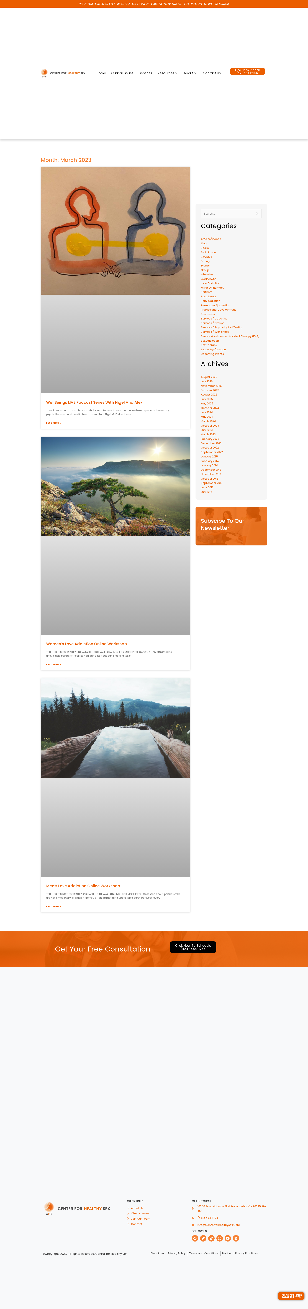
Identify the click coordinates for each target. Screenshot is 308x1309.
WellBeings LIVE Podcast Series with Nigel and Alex (94, 402)
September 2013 (211, 483)
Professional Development (218, 309)
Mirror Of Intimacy (212, 288)
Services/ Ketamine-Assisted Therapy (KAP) (230, 336)
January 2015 (209, 456)
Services (145, 73)
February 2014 (210, 461)
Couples (206, 256)
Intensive (207, 274)
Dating (205, 261)
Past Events (208, 296)
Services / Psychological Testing (222, 327)
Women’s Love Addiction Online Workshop (86, 643)
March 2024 (208, 421)
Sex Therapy (209, 345)
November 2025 (211, 386)
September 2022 (212, 452)
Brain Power (208, 252)
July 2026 (207, 381)
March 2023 (208, 434)
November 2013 (211, 474)
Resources (166, 73)
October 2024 (210, 408)
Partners (206, 292)
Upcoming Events (212, 354)
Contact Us (212, 73)
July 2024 (207, 412)
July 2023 (207, 430)
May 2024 (207, 417)
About (188, 73)
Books (205, 248)
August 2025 (209, 394)
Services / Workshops (215, 332)
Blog (204, 243)
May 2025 (207, 403)
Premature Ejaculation (215, 305)
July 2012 (206, 492)
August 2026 (209, 377)
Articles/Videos (211, 239)
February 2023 (210, 439)
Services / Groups (212, 323)
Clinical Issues (122, 73)
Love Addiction (210, 283)
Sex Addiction (210, 341)
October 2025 (210, 390)
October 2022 (210, 447)
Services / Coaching (214, 318)
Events (205, 265)
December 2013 (211, 470)
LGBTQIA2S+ (209, 279)
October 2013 (209, 478)
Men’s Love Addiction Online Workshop (83, 885)
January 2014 (209, 465)
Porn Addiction (210, 301)
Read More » (53, 422)
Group (205, 270)
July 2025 (207, 399)
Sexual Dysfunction (213, 349)
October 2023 (210, 425)
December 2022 (211, 443)
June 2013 (207, 487)
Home (101, 73)
